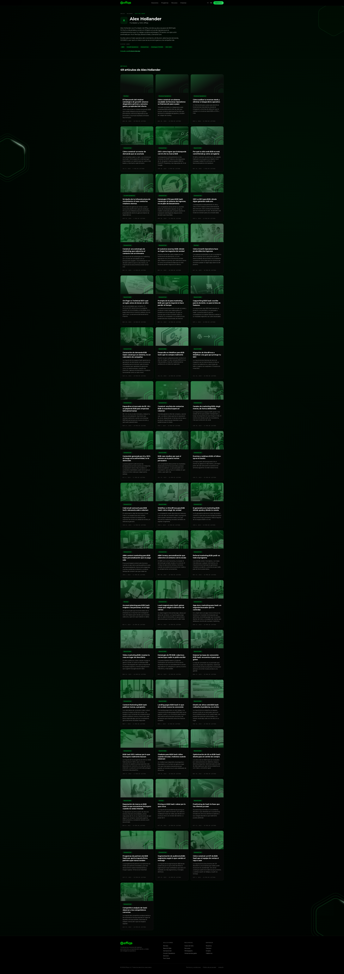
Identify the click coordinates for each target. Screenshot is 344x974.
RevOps (165, 946)
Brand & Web (167, 948)
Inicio (122, 13)
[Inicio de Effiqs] (125, 2)
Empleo (208, 951)
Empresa (183, 3)
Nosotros (209, 946)
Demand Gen (167, 951)
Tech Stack (166, 958)
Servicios (166, 956)
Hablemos (218, 3)
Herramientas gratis (190, 953)
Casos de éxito (189, 946)
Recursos (174, 3)
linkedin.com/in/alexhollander (130, 51)
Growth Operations (169, 953)
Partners (208, 948)
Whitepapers (188, 951)
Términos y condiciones (193, 967)
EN (208, 2)
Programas (165, 3)
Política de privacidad (209, 967)
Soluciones (155, 3)
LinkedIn (221, 967)
